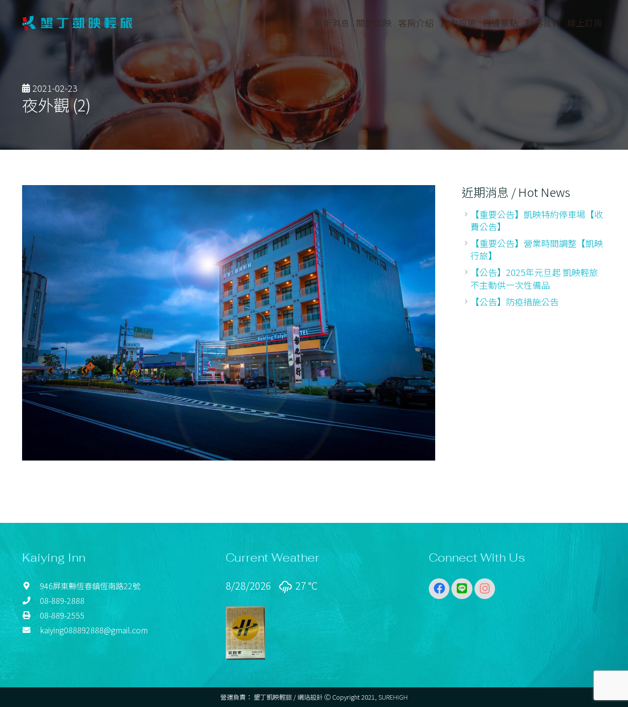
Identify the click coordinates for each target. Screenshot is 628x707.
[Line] (461, 588)
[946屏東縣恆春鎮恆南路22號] (31, 585)
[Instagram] (484, 588)
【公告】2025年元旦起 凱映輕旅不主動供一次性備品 (534, 278)
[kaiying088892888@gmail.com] (31, 630)
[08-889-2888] (31, 600)
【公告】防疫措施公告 (515, 301)
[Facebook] (439, 588)
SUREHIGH (393, 697)
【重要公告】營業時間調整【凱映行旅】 (537, 249)
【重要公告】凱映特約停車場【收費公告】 (537, 220)
